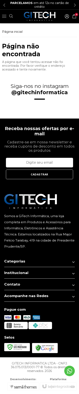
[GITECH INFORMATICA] (39, 16)
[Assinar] (39, 174)
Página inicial (12, 32)
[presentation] (4, 4)
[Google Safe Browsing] (45, 348)
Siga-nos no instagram (40, 89)
